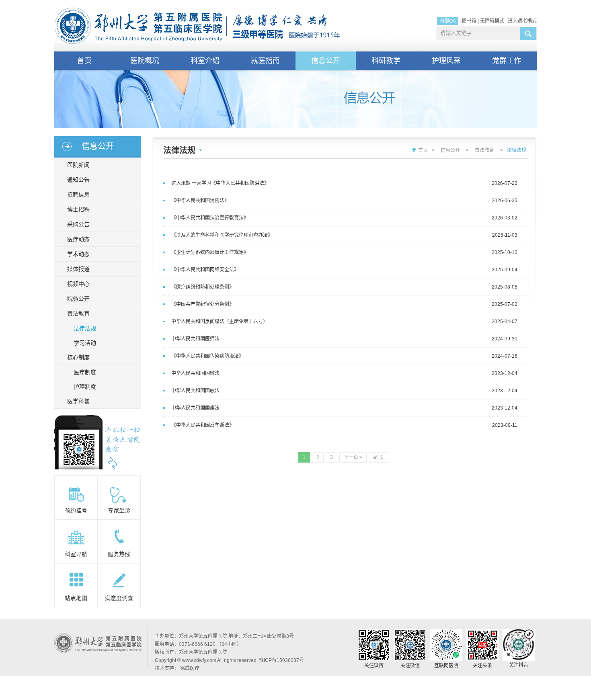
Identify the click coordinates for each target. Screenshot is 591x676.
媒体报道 (78, 269)
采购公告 (78, 224)
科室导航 (76, 554)
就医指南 (265, 61)
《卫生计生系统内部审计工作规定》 (209, 252)
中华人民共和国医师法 (195, 339)
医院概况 (144, 61)
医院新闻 (78, 165)
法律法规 (85, 328)
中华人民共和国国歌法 (195, 390)
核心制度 (78, 357)
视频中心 (78, 284)
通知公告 (78, 179)
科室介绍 (205, 61)
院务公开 (78, 298)
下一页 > (353, 457)
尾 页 (378, 457)
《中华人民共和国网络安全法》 (205, 269)
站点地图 (76, 598)
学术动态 (78, 254)
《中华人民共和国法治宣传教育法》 (209, 218)
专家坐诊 (119, 510)
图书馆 (469, 21)
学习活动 (85, 343)
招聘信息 (78, 194)
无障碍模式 (492, 21)
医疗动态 (78, 239)
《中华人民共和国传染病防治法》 (207, 356)
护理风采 (446, 61)
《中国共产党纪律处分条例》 (202, 304)
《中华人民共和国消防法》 (200, 200)
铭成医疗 (189, 668)
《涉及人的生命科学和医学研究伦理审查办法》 (222, 235)
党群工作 (506, 61)
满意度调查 (119, 598)
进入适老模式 (522, 21)
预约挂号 (76, 510)
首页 (84, 61)
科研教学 (385, 61)
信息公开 (325, 61)
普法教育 (78, 313)
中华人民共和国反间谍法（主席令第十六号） (219, 321)
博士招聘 (78, 209)
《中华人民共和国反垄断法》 (202, 425)
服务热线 (119, 554)
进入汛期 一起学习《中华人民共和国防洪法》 (220, 183)
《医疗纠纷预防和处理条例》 (202, 287)
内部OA (447, 21)
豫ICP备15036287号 (281, 660)
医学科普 (78, 401)
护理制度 (85, 386)
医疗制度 (85, 372)
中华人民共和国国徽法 (195, 373)
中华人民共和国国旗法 (195, 408)
